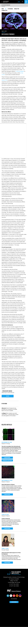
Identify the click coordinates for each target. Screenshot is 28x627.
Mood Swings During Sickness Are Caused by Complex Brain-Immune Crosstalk (9, 409)
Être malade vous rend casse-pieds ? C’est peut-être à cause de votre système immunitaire (10, 414)
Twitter (11, 595)
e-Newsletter (4, 10)
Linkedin (8, 595)
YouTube (14, 595)
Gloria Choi (4, 80)
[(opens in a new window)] (14, 591)
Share (7, 396)
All (5, 8)
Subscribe (14, 602)
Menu (26, 2)
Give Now (19, 2)
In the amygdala (20, 71)
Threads (20, 595)
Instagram (17, 595)
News (3, 8)
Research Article (7, 460)
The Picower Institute (10, 1)
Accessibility (14, 598)
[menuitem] (3, 9)
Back (2, 1)
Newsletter (16, 8)
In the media (10, 8)
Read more (7, 457)
